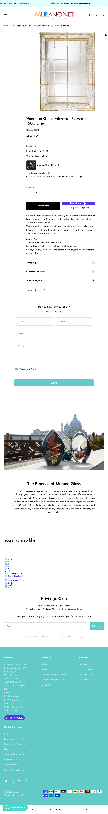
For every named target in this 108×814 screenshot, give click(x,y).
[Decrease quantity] (30, 193)
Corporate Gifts (86, 669)
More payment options (78, 207)
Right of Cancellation (14, 769)
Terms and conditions (14, 754)
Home (5, 25)
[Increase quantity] (43, 193)
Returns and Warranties (15, 744)
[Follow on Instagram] (19, 782)
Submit (54, 383)
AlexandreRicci (22, 795)
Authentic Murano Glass (53, 679)
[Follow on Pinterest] (26, 782)
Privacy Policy (62, 637)
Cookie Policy (10, 764)
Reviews (45, 669)
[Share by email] (48, 290)
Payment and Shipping (14, 739)
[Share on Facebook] (35, 290)
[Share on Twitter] (40, 290)
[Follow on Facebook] (6, 782)
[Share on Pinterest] (44, 290)
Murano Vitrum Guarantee (54, 674)
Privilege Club (85, 674)
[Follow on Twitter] (12, 782)
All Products (18, 25)
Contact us (47, 684)
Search (7, 733)
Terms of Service (74, 637)
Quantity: (30, 187)
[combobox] (36, 809)
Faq (6, 749)
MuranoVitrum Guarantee (49, 165)
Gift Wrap (83, 664)
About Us (46, 664)
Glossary (83, 679)
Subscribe (96, 626)
